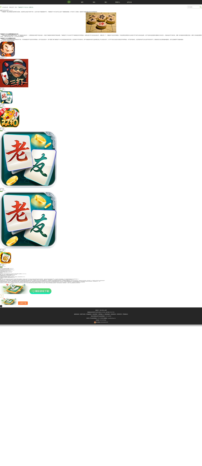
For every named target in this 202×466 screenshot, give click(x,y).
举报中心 (117, 2)
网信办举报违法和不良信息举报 (97, 316)
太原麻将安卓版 (2, 104)
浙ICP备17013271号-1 (110, 312)
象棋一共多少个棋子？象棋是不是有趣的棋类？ (6, 274)
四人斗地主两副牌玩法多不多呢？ (4, 269)
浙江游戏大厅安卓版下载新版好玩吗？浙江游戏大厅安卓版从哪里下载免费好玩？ (11, 273)
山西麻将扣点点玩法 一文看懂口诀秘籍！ (6, 275)
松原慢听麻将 (2, 188)
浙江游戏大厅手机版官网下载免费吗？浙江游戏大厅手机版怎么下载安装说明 (10, 276)
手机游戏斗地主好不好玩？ (4, 270)
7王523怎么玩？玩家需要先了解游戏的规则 (9, 40)
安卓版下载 (1, 57)
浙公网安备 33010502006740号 (102, 322)
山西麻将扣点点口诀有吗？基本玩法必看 (5, 277)
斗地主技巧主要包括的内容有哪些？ (5, 268)
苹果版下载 (4, 57)
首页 (82, 2)
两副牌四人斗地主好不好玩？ (4, 272)
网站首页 (11, 7)
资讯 (94, 2)
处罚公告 (129, 2)
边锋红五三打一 (2, 87)
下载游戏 (1, 90)
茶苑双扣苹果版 (2, 127)
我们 (106, 2)
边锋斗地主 (4, 10)
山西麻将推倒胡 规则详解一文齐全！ (5, 281)
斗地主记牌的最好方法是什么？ (4, 271)
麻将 (5, 39)
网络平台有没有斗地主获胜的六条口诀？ (8, 41)
